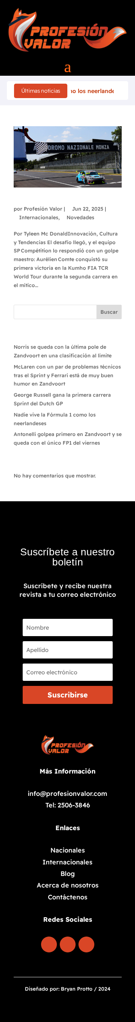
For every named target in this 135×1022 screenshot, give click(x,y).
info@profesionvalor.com (67, 793)
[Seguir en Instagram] (68, 944)
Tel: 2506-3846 (67, 805)
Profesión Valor (43, 209)
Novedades (80, 217)
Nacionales (67, 850)
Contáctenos (67, 897)
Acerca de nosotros (68, 885)
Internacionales (38, 217)
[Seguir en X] (86, 944)
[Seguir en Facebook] (49, 944)
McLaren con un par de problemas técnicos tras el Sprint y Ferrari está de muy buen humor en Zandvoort (67, 375)
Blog (67, 873)
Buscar (109, 312)
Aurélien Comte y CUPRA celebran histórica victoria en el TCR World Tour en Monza (61, 196)
